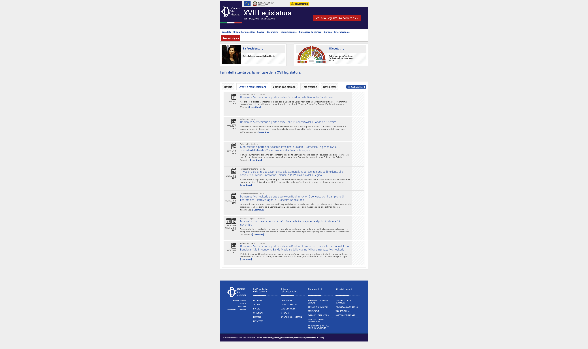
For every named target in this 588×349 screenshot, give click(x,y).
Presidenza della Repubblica (343, 301)
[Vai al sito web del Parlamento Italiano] (263, 7)
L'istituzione (286, 300)
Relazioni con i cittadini (291, 317)
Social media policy (265, 338)
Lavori (260, 32)
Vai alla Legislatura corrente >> (337, 18)
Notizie (228, 87)
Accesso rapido (231, 38)
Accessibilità (311, 338)
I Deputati (335, 48)
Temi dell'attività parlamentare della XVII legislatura (260, 72)
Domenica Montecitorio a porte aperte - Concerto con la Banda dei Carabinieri (286, 97)
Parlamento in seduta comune (318, 301)
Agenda (256, 304)
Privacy (277, 338)
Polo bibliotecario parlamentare (316, 320)
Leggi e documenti (289, 309)
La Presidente (251, 48)
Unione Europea (342, 311)
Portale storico (239, 300)
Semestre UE (313, 311)
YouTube (242, 306)
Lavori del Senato (289, 304)
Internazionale (342, 32)
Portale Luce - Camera (236, 310)
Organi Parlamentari (244, 32)
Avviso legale (299, 338)
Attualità (285, 313)
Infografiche (310, 87)
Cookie (320, 338)
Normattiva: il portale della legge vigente (318, 327)
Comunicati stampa (284, 87)
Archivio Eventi (358, 87)
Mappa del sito (287, 338)
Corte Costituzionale (345, 315)
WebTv (243, 303)
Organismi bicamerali (318, 307)
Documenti (272, 32)
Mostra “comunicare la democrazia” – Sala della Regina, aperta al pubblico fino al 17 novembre (290, 223)
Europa (328, 32)
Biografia (257, 300)
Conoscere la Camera (310, 32)
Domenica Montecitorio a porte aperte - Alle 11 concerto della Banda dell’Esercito (288, 122)
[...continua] (255, 107)
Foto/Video (258, 321)
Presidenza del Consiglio (346, 307)
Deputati (226, 32)
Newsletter (329, 87)
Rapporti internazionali (319, 315)
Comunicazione (289, 32)
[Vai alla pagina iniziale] (231, 23)
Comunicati (258, 313)
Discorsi (257, 317)
